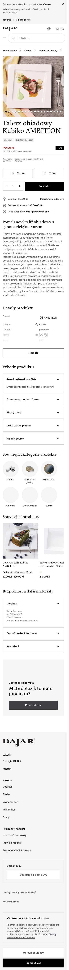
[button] (33, 379)
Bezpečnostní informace (17, 850)
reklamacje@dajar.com (26, 620)
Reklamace (9, 809)
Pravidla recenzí (12, 842)
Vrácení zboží (10, 802)
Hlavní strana (10, 50)
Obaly (6, 817)
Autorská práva (11, 901)
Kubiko (42, 324)
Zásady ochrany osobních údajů (19, 892)
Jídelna (27, 50)
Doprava (8, 786)
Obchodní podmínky (14, 835)
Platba (6, 794)
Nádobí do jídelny (48, 50)
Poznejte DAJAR (12, 761)
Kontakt (7, 768)
